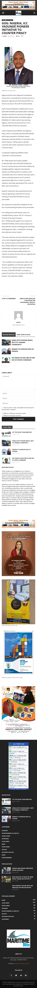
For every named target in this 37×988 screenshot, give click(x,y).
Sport (4, 855)
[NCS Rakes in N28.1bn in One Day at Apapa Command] (6, 360)
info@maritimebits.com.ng (22, 963)
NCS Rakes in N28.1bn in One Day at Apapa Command (23, 359)
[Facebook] (11, 975)
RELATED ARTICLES (9, 334)
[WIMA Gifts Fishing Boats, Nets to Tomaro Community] (6, 342)
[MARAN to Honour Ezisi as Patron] (6, 351)
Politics (4, 849)
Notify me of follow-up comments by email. (15, 413)
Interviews (5, 839)
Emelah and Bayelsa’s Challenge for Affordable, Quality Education (27, 301)
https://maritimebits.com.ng (18, 324)
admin (5, 36)
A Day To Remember (9, 298)
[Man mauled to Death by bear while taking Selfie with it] (6, 879)
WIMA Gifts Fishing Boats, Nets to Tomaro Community (22, 342)
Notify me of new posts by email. (12, 415)
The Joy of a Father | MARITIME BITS (18, 747)
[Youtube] (26, 975)
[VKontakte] (21, 975)
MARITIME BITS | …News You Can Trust (18, 752)
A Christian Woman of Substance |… (17, 786)
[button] (34, 12)
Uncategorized (7, 857)
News (8, 17)
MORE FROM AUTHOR (23, 334)
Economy (5, 830)
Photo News (6, 847)
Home (3, 17)
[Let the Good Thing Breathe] (6, 434)
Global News (6, 836)
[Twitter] (16, 975)
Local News (14, 17)
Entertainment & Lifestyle (10, 833)
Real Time (18, 789)
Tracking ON (23, 789)
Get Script (13, 789)
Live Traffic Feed (18, 744)
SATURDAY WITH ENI (8, 852)
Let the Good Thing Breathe (22, 432)
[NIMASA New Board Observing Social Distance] (6, 870)
